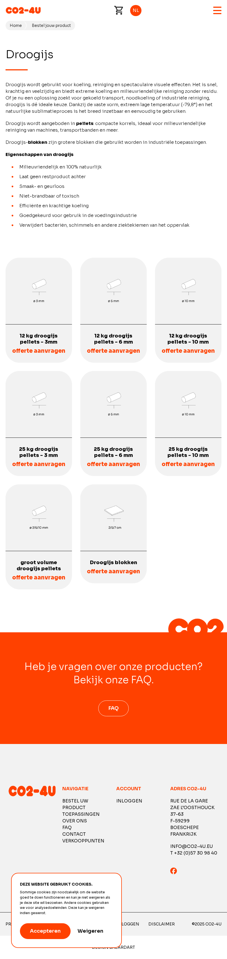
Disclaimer (161, 924)
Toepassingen (81, 814)
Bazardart (122, 947)
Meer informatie (60, 913)
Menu (217, 10)
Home (16, 25)
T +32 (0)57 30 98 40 (193, 853)
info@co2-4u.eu (191, 846)
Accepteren (45, 931)
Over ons (74, 821)
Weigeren (90, 931)
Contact (74, 834)
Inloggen (129, 801)
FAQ (113, 708)
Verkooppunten (83, 841)
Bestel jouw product (51, 25)
